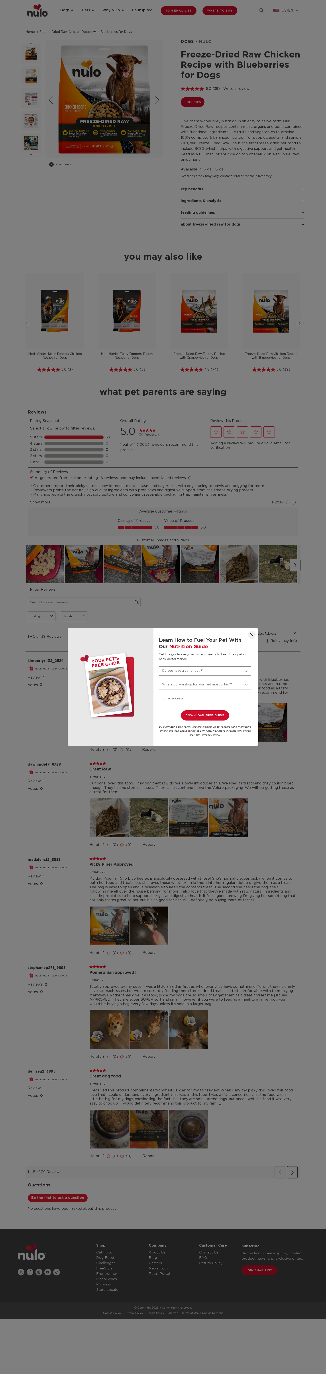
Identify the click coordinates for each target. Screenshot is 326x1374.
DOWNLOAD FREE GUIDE (205, 715)
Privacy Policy (210, 735)
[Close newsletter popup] (252, 635)
